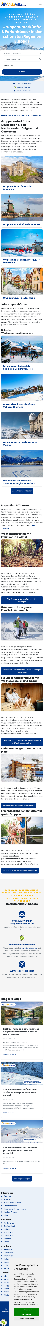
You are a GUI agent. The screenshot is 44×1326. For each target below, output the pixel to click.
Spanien (7, 1238)
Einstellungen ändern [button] (26, 1318)
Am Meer (8, 1279)
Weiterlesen (8, 1054)
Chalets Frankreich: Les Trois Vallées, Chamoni (19, 405)
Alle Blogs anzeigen (22, 1178)
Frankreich (8, 1232)
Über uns (8, 1196)
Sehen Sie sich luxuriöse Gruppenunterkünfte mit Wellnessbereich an (22, 741)
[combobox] (22, 65)
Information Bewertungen (15, 1209)
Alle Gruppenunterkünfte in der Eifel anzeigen (22, 600)
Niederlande (9, 1223)
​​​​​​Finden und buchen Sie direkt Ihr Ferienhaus (21, 116)
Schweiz (7, 1265)
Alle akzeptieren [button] (26, 1310)
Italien (6, 1242)
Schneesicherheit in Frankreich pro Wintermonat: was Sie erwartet (20, 1150)
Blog (6, 1215)
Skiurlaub (8, 1249)
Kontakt (7, 1199)
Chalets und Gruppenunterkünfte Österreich (21, 261)
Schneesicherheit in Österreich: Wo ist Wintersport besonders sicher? (20, 1092)
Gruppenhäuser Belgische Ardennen (17, 187)
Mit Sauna (8, 1295)
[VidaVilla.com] (13, 4)
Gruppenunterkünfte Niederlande (21, 224)
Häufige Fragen (10, 1212)
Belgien (7, 1229)
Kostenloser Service (12, 1202)
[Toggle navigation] (40, 4)
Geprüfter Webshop (28, 948)
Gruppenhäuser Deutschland (19, 297)
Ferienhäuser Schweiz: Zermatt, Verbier (20, 444)
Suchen (22, 72)
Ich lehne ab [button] (26, 1314)
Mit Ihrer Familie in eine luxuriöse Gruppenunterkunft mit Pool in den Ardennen (21, 1031)
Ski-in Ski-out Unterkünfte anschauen (18, 805)
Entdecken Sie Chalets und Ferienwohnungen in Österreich (22, 671)
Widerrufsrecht (10, 1206)
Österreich (8, 1235)
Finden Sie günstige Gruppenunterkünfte (20, 871)
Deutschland (9, 1226)
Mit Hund (7, 1282)
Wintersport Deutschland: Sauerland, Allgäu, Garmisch (19, 482)
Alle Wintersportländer (22, 491)
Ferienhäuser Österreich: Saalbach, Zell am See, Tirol (18, 367)
